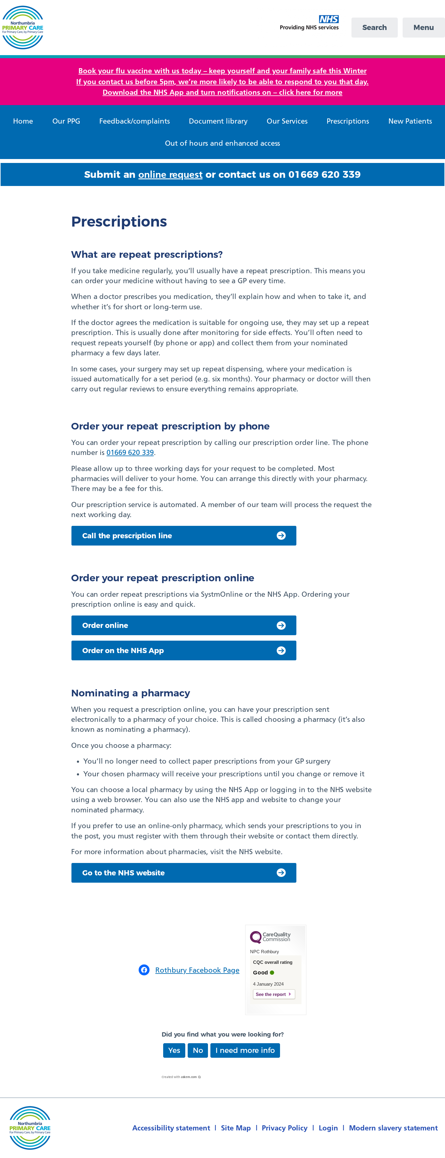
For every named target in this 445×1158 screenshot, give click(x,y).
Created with (179, 1077)
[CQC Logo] (270, 942)
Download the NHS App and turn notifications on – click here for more (222, 92)
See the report (271, 994)
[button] (174, 1050)
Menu (424, 27)
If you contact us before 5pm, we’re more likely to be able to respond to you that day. (222, 82)
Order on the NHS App (123, 650)
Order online (105, 625)
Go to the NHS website (123, 872)
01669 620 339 (130, 452)
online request (170, 174)
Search (374, 27)
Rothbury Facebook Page (197, 970)
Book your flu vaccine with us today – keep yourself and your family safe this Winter (222, 71)
